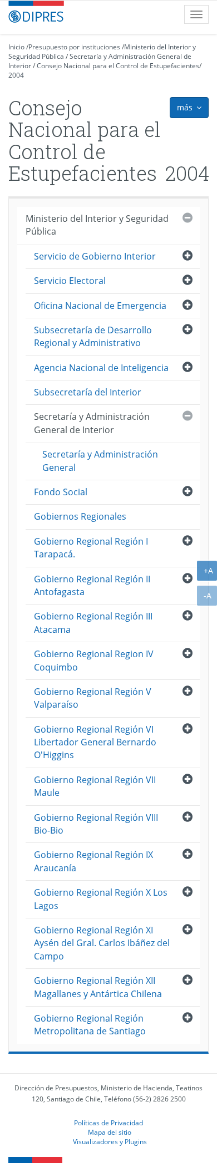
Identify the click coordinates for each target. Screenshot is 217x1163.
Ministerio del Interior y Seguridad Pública (97, 224)
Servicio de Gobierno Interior (95, 256)
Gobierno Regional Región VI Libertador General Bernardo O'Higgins (95, 742)
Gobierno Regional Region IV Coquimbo (94, 660)
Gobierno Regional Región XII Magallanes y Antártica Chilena (98, 986)
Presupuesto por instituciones (74, 47)
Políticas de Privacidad (108, 1122)
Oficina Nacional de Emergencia (100, 305)
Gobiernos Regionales (80, 516)
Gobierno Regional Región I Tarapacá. (91, 547)
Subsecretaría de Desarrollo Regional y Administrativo (93, 336)
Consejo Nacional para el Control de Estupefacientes (118, 65)
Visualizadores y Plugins (110, 1141)
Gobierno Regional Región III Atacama (93, 622)
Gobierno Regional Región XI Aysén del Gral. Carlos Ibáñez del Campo (102, 943)
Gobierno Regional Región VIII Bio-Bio (96, 823)
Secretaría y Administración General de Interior (92, 422)
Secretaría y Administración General (100, 460)
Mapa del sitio (109, 1132)
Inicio (16, 47)
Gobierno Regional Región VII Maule (95, 786)
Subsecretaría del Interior (87, 392)
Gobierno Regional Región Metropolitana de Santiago (90, 1024)
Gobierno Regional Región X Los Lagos (100, 898)
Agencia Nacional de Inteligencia (101, 368)
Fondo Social (60, 492)
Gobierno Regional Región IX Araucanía (93, 861)
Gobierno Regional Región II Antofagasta (92, 585)
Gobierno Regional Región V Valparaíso (92, 697)
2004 (16, 75)
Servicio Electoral (70, 281)
